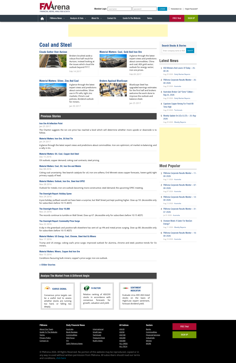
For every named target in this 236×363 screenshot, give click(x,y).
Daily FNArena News (74, 343)
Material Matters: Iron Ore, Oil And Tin (56, 138)
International (98, 329)
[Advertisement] (118, 30)
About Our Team (46, 329)
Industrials (150, 338)
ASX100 (122, 335)
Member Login (100, 8)
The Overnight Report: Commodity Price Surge (59, 221)
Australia (177, 86)
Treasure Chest (99, 338)
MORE (148, 343)
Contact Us (111, 18)
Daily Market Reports (182, 74)
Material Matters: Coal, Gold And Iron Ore (121, 51)
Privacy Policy (45, 338)
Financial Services (153, 335)
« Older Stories (47, 264)
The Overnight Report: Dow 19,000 (54, 208)
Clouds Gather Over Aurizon (53, 51)
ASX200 (122, 338)
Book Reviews (71, 332)
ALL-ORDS (123, 343)
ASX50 (121, 332)
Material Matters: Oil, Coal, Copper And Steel (59, 153)
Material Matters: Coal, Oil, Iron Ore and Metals (60, 166)
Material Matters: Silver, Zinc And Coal (59, 80)
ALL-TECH (123, 346)
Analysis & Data (76, 18)
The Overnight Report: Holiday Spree (55, 193)
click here (61, 358)
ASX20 (121, 329)
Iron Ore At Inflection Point (50, 123)
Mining (149, 340)
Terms (149, 18)
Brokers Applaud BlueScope (113, 80)
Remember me (176, 9)
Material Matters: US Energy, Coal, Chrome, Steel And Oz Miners (67, 236)
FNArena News (56, 18)
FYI (67, 340)
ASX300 (122, 340)
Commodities (71, 335)
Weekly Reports (180, 122)
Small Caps (97, 332)
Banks (148, 329)
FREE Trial (177, 18)
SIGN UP (191, 18)
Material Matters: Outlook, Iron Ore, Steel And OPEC (62, 181)
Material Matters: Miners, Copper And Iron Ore (59, 251)
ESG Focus (70, 338)
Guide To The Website (131, 18)
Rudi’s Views (98, 340)
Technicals (178, 110)
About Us (95, 18)
